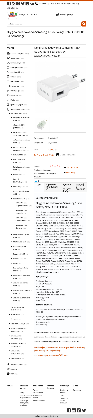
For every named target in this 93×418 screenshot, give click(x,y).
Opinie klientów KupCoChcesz (26, 396)
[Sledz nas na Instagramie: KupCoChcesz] (13, 4)
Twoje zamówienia (38, 391)
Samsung (47, 170)
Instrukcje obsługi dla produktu (24, 402)
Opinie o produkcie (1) (52, 187)
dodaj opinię (70, 173)
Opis (39, 184)
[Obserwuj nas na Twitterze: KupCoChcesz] (23, 4)
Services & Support (64, 391)
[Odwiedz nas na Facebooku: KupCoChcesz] (9, 4)
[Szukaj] (83, 24)
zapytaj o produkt (72, 167)
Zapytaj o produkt (80, 187)
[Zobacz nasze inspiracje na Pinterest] (18, 4)
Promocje (13, 374)
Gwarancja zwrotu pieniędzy (64, 400)
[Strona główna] (12, 16)
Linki (62, 395)
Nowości (13, 369)
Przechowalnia (39, 400)
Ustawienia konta (37, 396)
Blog (22, 392)
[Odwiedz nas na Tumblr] (27, 4)
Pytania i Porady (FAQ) (45, 155)
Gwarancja (77, 390)
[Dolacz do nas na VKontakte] (32, 4)
